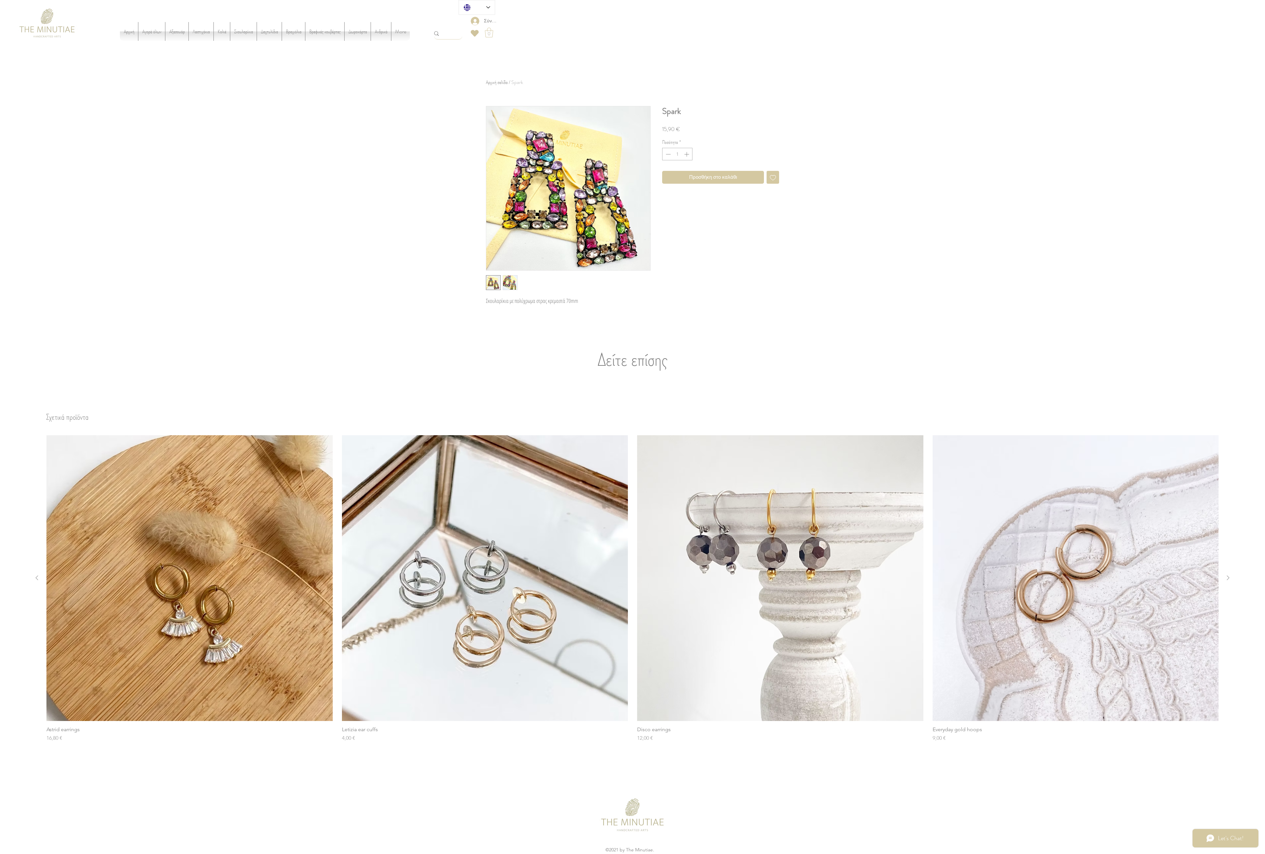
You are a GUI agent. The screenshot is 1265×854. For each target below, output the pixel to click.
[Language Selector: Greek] (477, 7)
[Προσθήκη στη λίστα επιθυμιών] (773, 177)
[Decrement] (667, 154)
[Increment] (687, 154)
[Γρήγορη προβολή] (189, 578)
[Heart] (475, 33)
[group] (632, 589)
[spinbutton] (677, 154)
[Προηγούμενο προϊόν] (37, 578)
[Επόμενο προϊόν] (1228, 578)
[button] (489, 33)
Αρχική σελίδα (497, 82)
